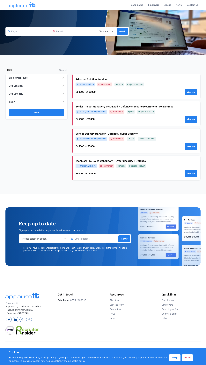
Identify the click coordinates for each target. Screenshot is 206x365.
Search (122, 31)
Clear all (63, 70)
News (179, 5)
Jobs (164, 318)
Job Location (16, 85)
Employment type (18, 78)
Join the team (117, 304)
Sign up (124, 238)
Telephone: (63, 300)
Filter (36, 112)
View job (191, 92)
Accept (175, 357)
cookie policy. (78, 361)
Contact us (192, 5)
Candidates (168, 300)
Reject (187, 357)
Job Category (16, 93)
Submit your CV (170, 309)
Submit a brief (169, 313)
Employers (167, 304)
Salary (12, 101)
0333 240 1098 (78, 300)
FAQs (112, 313)
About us (114, 300)
